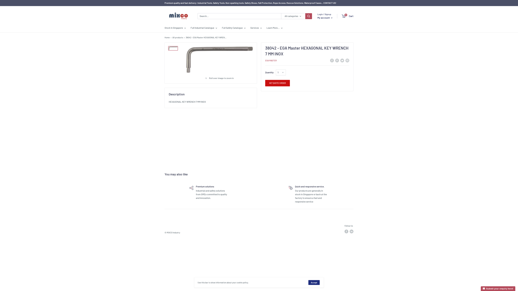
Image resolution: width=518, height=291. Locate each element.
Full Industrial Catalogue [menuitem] (202, 27)
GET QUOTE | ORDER (277, 83)
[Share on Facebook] (332, 60)
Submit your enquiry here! (499, 288)
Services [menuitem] (254, 27)
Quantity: (269, 72)
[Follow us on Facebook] (346, 231)
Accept (314, 282)
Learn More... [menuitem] (273, 27)
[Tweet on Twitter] (342, 60)
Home (167, 37)
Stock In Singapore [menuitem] (174, 27)
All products (177, 37)
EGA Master (271, 60)
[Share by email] (347, 60)
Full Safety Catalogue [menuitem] (232, 27)
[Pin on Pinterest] (337, 60)
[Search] (308, 16)
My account (323, 17)
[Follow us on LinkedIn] (351, 231)
